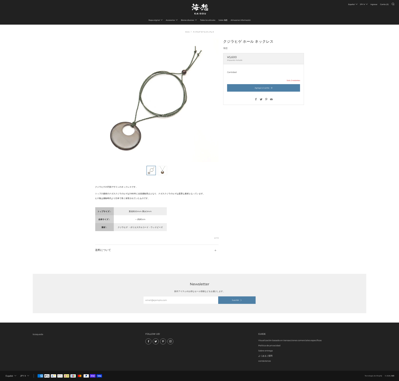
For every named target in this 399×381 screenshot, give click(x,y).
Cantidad (232, 72)
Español (351, 4)
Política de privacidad (269, 345)
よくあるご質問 (265, 356)
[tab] (151, 170)
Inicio (187, 32)
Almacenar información (241, 20)
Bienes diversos (187, 20)
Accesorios (170, 20)
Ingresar (373, 4)
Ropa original (154, 20)
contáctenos (264, 361)
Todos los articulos (207, 20)
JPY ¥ (362, 4)
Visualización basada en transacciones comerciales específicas (290, 340)
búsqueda (38, 334)
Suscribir (235, 300)
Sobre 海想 (223, 20)
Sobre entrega (265, 350)
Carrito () (384, 4)
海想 (225, 48)
